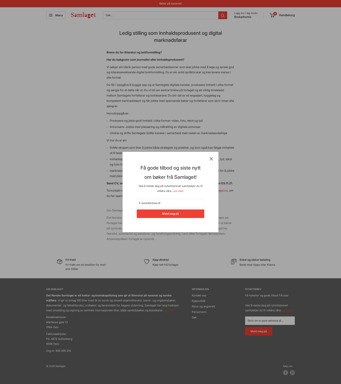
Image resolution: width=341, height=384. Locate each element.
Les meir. (178, 191)
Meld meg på (170, 213)
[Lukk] (211, 158)
